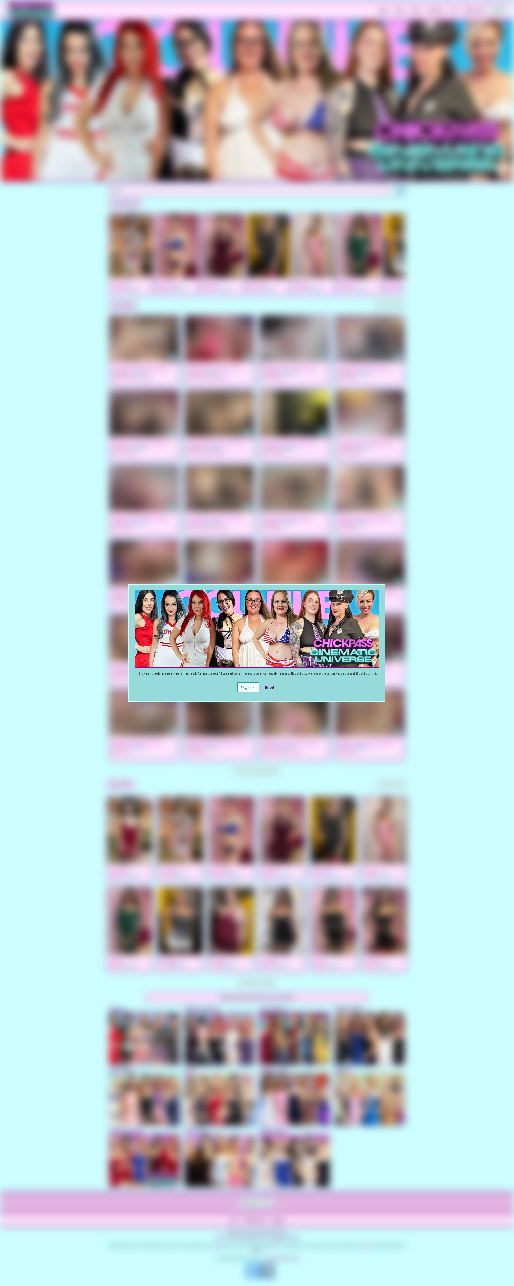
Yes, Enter (248, 687)
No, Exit (269, 687)
